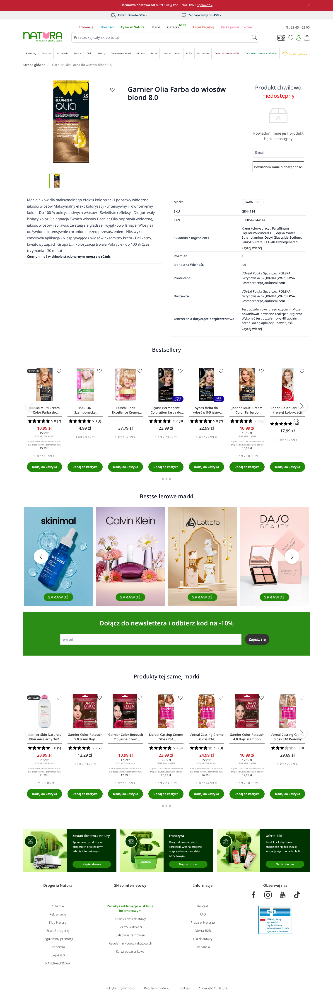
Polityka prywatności (120, 988)
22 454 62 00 (300, 27)
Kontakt (202, 906)
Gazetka (176, 27)
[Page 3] (170, 479)
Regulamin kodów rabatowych (130, 943)
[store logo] (42, 36)
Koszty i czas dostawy (130, 919)
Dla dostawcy (202, 939)
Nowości (107, 27)
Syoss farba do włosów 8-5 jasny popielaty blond (206, 410)
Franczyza (58, 947)
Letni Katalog (203, 27)
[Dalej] (301, 406)
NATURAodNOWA (57, 963)
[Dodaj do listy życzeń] (112, 89)
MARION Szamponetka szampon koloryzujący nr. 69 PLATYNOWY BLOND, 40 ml (85, 410)
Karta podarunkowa (236, 27)
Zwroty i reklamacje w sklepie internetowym (130, 908)
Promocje (85, 27)
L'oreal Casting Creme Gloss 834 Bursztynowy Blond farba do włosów (207, 736)
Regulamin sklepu (156, 988)
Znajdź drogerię (57, 930)
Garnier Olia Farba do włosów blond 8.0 (82, 65)
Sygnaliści (58, 955)
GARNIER (251, 202)
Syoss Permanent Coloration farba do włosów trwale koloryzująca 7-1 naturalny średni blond (166, 410)
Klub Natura (57, 922)
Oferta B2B (203, 930)
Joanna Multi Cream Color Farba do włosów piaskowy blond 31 (247, 410)
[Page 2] (166, 479)
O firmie (58, 906)
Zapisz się (257, 639)
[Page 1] (163, 479)
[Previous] (31, 406)
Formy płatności (130, 927)
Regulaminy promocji (58, 939)
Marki (156, 27)
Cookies (184, 988)
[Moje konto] (299, 38)
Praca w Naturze (203, 922)
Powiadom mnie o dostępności (278, 167)
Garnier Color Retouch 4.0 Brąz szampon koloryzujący (247, 736)
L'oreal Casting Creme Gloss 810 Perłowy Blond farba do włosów (287, 736)
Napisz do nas (91, 864)
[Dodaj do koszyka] (44, 467)
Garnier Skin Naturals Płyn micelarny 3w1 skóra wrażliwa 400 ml (44, 736)
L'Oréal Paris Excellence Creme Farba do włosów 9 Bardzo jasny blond (125, 410)
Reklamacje (58, 914)
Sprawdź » (204, 5)
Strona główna (34, 65)
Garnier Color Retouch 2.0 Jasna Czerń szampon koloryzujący (125, 736)
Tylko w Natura (133, 27)
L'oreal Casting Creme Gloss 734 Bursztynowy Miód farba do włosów (166, 736)
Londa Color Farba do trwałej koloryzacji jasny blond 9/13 (287, 410)
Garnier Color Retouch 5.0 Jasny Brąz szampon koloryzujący (85, 736)
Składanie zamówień (130, 935)
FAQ (203, 914)
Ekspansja (202, 947)
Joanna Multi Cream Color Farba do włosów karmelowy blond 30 (44, 410)
